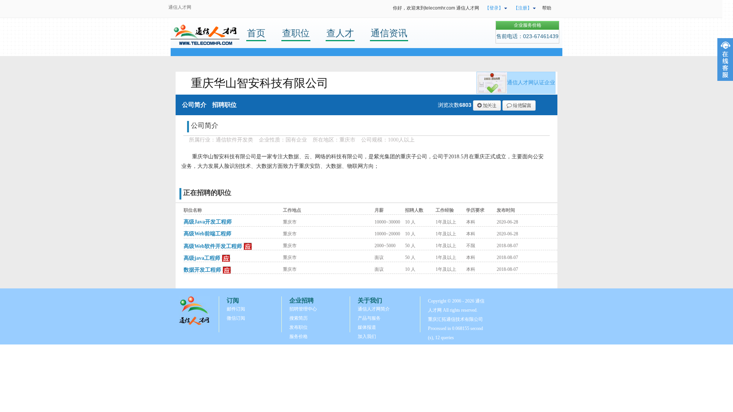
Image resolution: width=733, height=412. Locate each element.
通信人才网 (179, 7)
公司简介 (194, 104)
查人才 (340, 33)
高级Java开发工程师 (208, 222)
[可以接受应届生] (248, 246)
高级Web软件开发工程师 (213, 246)
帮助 (546, 8)
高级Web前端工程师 (207, 234)
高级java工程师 (202, 258)
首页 (256, 33)
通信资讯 (389, 33)
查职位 (296, 33)
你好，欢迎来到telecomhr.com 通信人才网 (436, 8)
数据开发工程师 (202, 270)
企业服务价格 (527, 25)
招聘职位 (224, 104)
